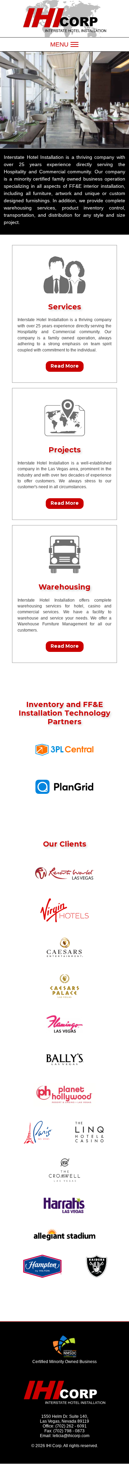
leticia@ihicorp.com (71, 1435)
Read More (65, 366)
